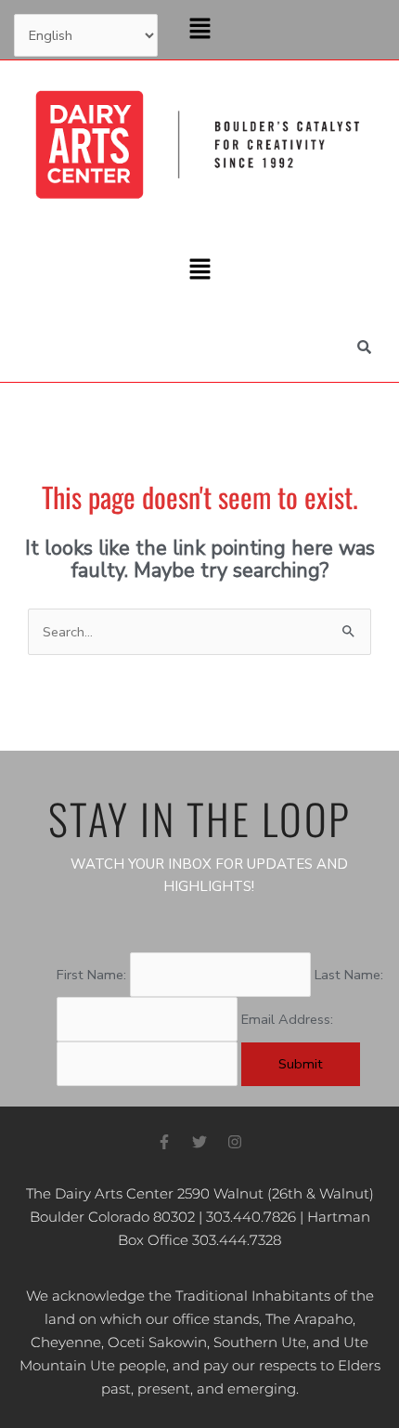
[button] (199, 29)
